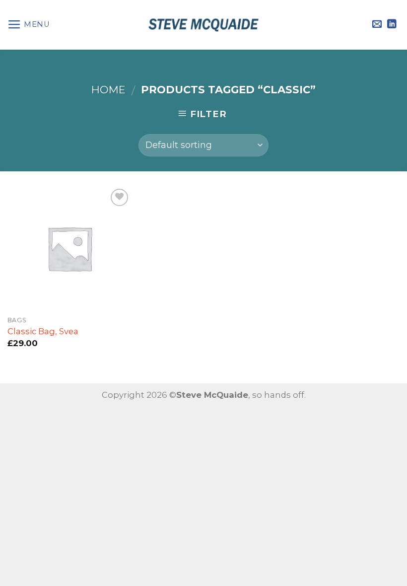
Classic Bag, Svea (42, 331)
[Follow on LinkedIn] (392, 24)
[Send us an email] (377, 24)
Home (108, 89)
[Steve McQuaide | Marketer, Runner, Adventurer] (203, 25)
